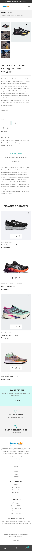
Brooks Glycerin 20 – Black (9, 245)
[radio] (4, 114)
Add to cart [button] (12, 326)
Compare (8, 128)
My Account (5, 548)
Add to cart (21, 123)
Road (24, 140)
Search (16, 548)
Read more (12, 236)
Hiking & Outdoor (15, 374)
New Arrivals (18, 140)
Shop (10, 12)
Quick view (19, 236)
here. (23, 417)
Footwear (11, 140)
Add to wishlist (3, 128)
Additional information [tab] (16, 157)
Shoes (13, 143)
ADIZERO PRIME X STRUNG (9, 335)
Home (3, 12)
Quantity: (4, 119)
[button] (26, 24)
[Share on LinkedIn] (10, 145)
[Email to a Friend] (12, 145)
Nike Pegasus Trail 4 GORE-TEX (10, 376)
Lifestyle (12, 283)
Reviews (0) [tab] (16, 161)
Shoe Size (4, 110)
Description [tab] (16, 154)
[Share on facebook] (6, 145)
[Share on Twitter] (8, 145)
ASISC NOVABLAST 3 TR (8, 286)
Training (17, 143)
